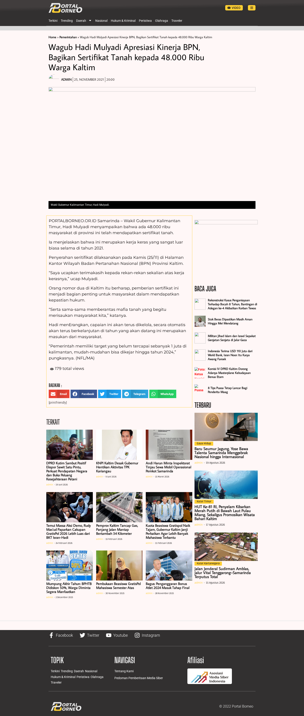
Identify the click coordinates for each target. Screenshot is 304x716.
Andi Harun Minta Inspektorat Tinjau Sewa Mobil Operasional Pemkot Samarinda (168, 467)
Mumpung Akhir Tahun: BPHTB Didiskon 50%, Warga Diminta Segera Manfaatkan (69, 587)
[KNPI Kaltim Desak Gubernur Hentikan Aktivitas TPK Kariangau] (119, 445)
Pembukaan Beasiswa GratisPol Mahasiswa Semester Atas (118, 585)
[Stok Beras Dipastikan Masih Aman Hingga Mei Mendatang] (200, 321)
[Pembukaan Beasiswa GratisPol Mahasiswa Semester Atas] (119, 565)
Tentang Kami (124, 671)
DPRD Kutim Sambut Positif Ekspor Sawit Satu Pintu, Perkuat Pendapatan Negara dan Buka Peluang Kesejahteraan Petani (66, 471)
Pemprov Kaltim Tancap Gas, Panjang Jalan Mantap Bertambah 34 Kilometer (117, 529)
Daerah (81, 20)
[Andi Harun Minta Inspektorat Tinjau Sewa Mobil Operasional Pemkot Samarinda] (169, 445)
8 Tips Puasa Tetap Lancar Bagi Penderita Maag (227, 390)
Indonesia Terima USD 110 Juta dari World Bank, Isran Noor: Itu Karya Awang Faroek (230, 355)
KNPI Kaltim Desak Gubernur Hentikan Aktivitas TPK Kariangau (117, 467)
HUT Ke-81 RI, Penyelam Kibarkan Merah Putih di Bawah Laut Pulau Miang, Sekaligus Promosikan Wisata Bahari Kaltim (225, 512)
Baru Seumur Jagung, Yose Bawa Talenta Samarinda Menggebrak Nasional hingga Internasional (221, 452)
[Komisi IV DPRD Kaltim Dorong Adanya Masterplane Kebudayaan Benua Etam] (200, 372)
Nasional (101, 20)
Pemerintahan (68, 37)
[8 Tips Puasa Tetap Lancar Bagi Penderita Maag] (200, 389)
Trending (67, 20)
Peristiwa (145, 20)
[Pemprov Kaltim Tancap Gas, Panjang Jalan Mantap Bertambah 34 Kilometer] (119, 507)
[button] (59, 394)
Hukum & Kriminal (123, 20)
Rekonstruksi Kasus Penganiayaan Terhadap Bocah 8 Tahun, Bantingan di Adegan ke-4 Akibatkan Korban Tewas (232, 304)
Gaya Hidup (204, 443)
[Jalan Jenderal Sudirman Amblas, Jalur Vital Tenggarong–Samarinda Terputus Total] (226, 547)
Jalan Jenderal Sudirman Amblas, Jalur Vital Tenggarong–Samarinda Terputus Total (223, 572)
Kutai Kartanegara (208, 563)
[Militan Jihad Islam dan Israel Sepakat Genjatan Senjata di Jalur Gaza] (200, 337)
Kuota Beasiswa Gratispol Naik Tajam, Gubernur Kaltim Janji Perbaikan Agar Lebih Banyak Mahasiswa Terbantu (168, 531)
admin (49, 484)
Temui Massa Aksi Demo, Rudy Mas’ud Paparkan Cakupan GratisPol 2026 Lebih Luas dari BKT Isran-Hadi (68, 531)
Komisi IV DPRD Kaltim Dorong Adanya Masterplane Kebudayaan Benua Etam (229, 373)
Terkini (53, 20)
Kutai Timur (204, 501)
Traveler (176, 20)
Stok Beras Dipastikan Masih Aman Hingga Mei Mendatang (230, 321)
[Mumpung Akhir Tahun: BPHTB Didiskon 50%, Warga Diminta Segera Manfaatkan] (69, 565)
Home (52, 37)
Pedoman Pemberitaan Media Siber (138, 678)
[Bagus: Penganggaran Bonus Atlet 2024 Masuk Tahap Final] (169, 565)
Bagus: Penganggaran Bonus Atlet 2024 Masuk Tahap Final (167, 585)
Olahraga (161, 20)
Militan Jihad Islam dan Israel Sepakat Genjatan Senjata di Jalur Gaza (232, 338)
